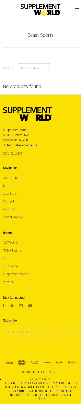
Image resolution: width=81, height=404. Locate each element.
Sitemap (40, 398)
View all (8, 282)
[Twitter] (12, 306)
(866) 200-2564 (13, 153)
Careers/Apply (13, 217)
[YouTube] (30, 306)
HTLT (6, 258)
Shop (7, 186)
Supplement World (15, 274)
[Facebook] (4, 306)
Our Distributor (12, 178)
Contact (8, 201)
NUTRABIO (10, 243)
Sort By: (8, 68)
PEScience (10, 266)
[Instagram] (21, 306)
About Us (9, 209)
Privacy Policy (40, 379)
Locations (10, 193)
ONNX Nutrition (13, 250)
